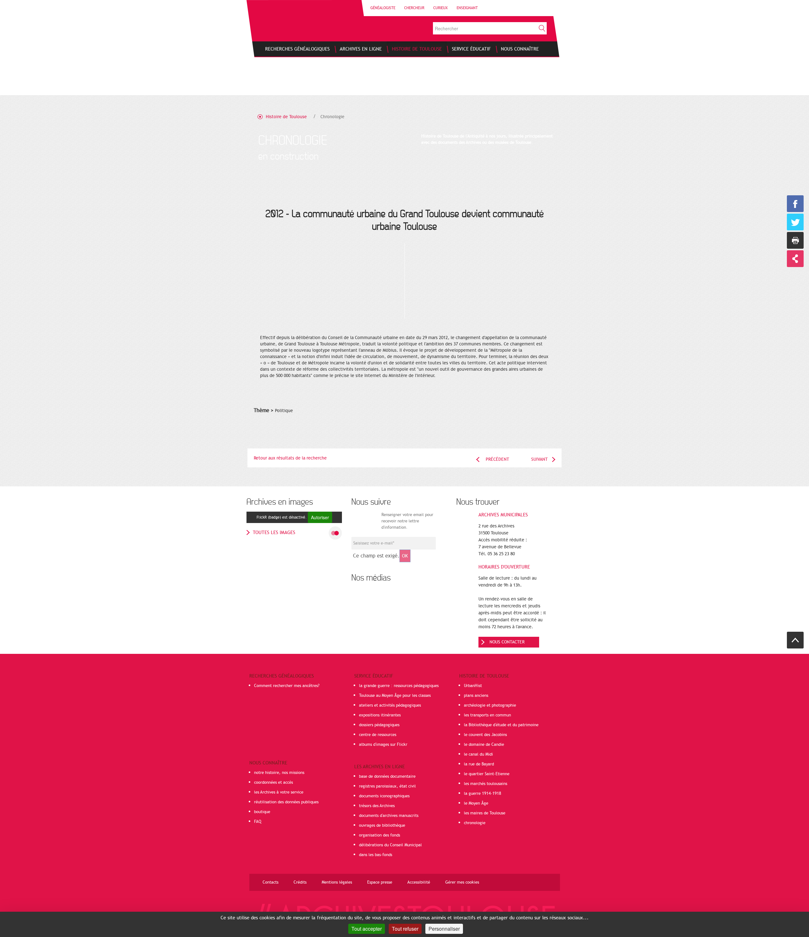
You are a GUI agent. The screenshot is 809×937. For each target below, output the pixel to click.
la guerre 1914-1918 (482, 793)
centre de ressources (377, 734)
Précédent (497, 459)
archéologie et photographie (490, 705)
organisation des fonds (379, 835)
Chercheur (414, 8)
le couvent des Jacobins (485, 734)
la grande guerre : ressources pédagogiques (399, 685)
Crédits (300, 882)
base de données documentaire (387, 776)
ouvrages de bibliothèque (382, 825)
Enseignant (467, 8)
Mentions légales (337, 882)
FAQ (257, 821)
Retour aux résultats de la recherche (290, 458)
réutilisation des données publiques (286, 802)
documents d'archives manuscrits (388, 815)
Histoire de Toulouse (286, 116)
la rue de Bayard (479, 764)
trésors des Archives (377, 805)
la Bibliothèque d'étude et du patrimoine (501, 724)
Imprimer (795, 240)
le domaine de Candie (484, 744)
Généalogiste (382, 8)
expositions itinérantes (380, 715)
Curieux (440, 8)
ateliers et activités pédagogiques (390, 705)
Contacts (270, 882)
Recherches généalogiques (281, 676)
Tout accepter (366, 928)
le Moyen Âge (476, 803)
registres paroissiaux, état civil (387, 786)
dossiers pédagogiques (379, 724)
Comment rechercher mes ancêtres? (286, 685)
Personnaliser (444, 928)
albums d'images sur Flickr (383, 744)
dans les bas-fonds (375, 854)
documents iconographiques (384, 796)
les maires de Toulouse (484, 813)
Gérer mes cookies (462, 882)
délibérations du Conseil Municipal (390, 845)
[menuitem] (297, 49)
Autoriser (320, 517)
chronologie (474, 822)
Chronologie (332, 116)
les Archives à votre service (278, 792)
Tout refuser (405, 928)
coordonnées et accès (273, 782)
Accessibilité (418, 882)
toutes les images (274, 532)
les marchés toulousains (485, 783)
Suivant (539, 459)
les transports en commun (487, 715)
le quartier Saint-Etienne (486, 773)
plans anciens (476, 695)
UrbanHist (473, 685)
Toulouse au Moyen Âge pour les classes (395, 695)
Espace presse (379, 882)
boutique (262, 811)
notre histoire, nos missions (279, 772)
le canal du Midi (478, 754)
